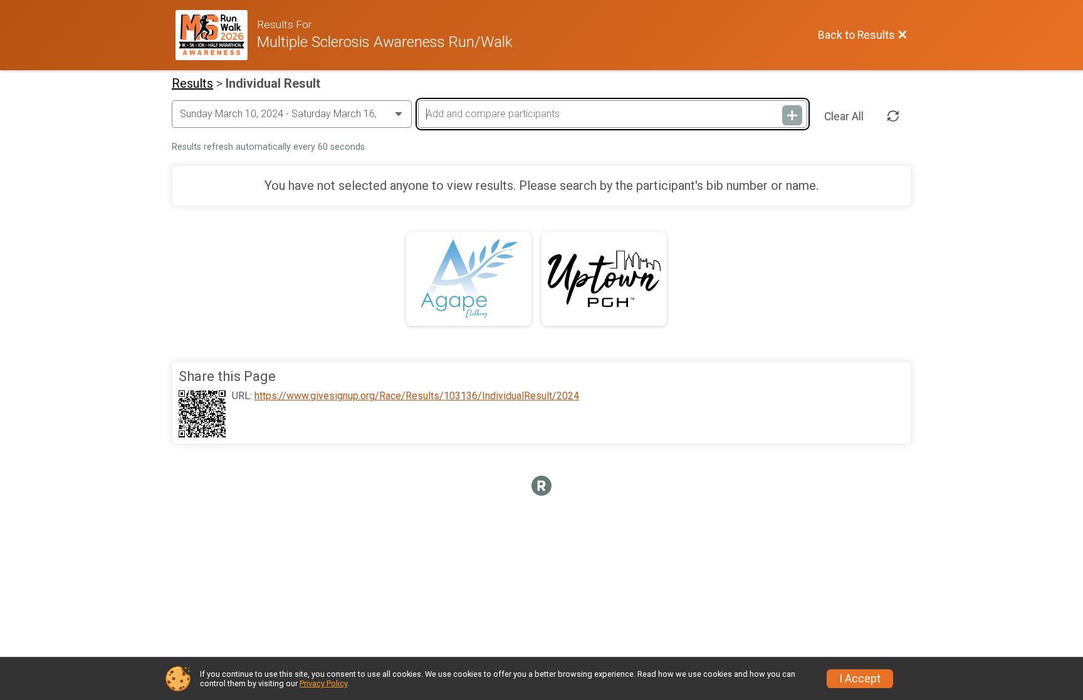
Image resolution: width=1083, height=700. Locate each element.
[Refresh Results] (893, 116)
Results (192, 83)
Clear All (844, 116)
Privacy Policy (323, 683)
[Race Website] (216, 35)
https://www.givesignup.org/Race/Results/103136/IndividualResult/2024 (416, 396)
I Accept (860, 678)
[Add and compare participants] (792, 115)
